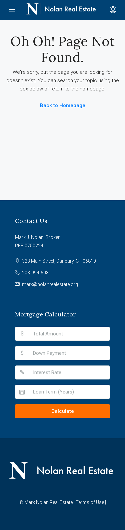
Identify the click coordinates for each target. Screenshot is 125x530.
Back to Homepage (62, 105)
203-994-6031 (36, 272)
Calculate (62, 411)
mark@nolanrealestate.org (50, 284)
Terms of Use (90, 502)
